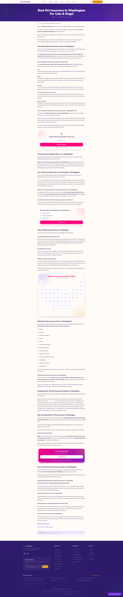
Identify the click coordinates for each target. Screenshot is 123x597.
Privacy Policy (25, 584)
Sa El (53, 17)
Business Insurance (58, 564)
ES (90, 1)
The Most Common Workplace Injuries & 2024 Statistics (34, 578)
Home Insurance (58, 556)
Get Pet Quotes (97, 1)
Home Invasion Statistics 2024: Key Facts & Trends (33, 580)
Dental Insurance (58, 568)
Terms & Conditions (32, 584)
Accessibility (43, 584)
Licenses (38, 584)
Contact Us (91, 552)
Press (90, 556)
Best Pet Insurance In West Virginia (45, 527)
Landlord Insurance (58, 552)
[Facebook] (27, 553)
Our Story (91, 549)
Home (38, 23)
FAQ (74, 564)
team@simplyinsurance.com (73, 593)
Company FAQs (92, 554)
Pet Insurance (57, 559)
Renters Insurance (58, 566)
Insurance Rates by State (78, 559)
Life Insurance (57, 549)
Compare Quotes (76, 554)
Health (68, 1)
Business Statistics (53, 580)
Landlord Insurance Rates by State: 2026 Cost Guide (86, 578)
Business (62, 1)
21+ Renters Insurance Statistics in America (58, 578)
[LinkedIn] (24, 553)
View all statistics (95, 575)
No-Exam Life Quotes (77, 556)
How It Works (75, 552)
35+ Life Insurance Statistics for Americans (85, 580)
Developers (91, 559)
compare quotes (45, 115)
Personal (44, 1)
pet (40, 23)
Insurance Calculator (77, 561)
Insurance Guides (76, 549)
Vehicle (50, 1)
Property (56, 1)
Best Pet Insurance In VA (43, 524)
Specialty (73, 1)
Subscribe (45, 566)
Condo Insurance (58, 561)
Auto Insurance (58, 554)
